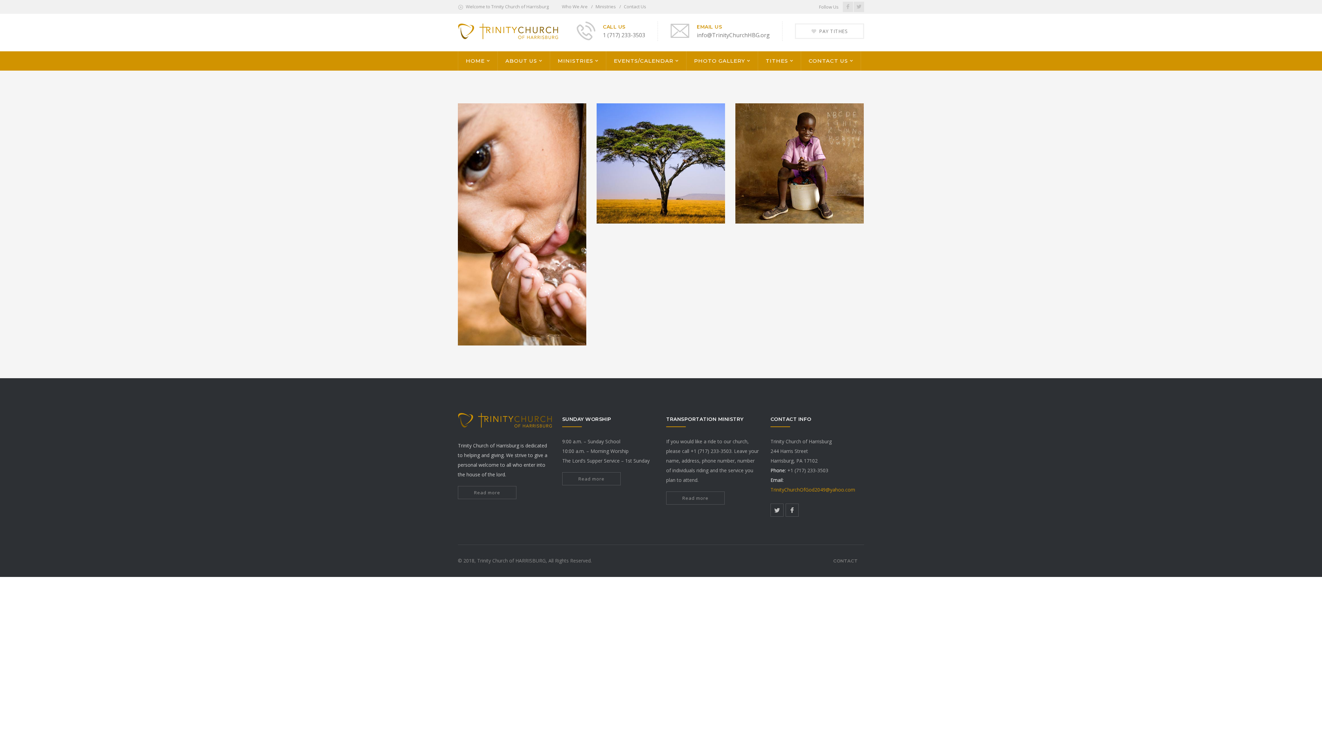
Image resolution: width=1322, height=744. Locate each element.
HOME (475, 61)
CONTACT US (828, 61)
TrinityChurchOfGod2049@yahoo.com (812, 489)
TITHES (777, 61)
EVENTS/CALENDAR (643, 61)
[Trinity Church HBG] (508, 32)
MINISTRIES (575, 61)
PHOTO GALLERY (719, 61)
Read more (487, 492)
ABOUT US (521, 61)
